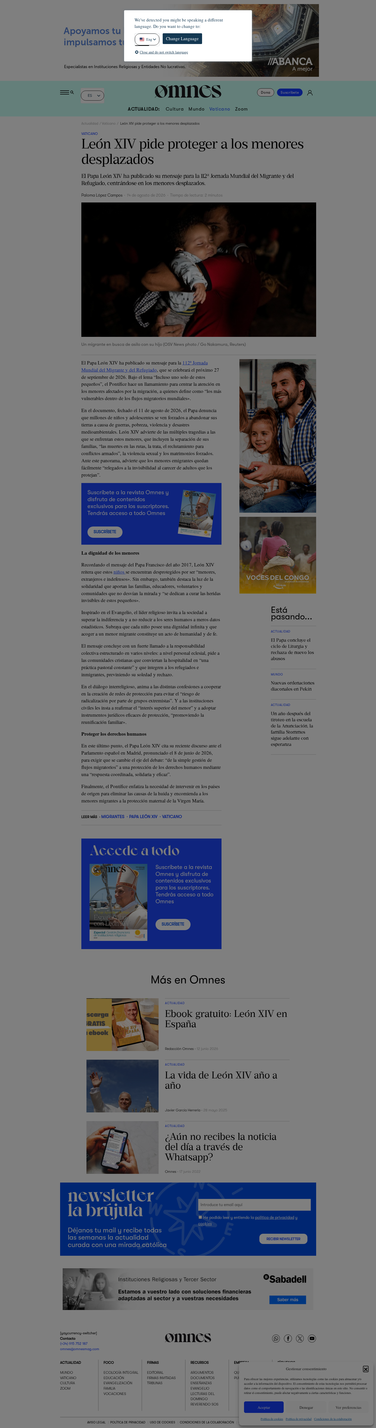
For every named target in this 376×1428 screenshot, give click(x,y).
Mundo (197, 109)
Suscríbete (290, 92)
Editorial (155, 1372)
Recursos (200, 1362)
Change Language (182, 38)
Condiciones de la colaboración (333, 1419)
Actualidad (89, 123)
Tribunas (154, 1383)
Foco (109, 1362)
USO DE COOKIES (162, 1422)
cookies (205, 1223)
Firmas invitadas (161, 1378)
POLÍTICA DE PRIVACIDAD (127, 1422)
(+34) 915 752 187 (73, 1343)
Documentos (203, 1378)
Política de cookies (272, 1419)
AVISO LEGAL (96, 1422)
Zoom (241, 109)
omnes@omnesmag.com (79, 1349)
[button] (365, 1368)
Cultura (175, 109)
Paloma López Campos (102, 195)
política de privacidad (274, 1217)
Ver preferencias (348, 1407)
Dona (265, 92)
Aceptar (264, 1407)
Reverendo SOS (204, 1404)
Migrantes (112, 816)
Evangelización (118, 1383)
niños (120, 571)
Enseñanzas (201, 1383)
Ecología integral (121, 1372)
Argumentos (202, 1372)
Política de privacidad (299, 1419)
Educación (114, 1378)
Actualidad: (144, 109)
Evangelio (200, 1388)
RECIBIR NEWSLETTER (283, 1239)
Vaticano (219, 109)
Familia (109, 1388)
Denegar (306, 1407)
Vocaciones (115, 1394)
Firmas (153, 1362)
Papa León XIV (143, 816)
